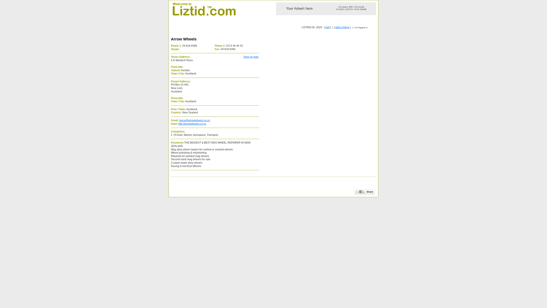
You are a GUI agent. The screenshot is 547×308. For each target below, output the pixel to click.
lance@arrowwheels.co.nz (194, 120)
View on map (251, 56)
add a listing (342, 27)
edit (327, 27)
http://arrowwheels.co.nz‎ (192, 123)
